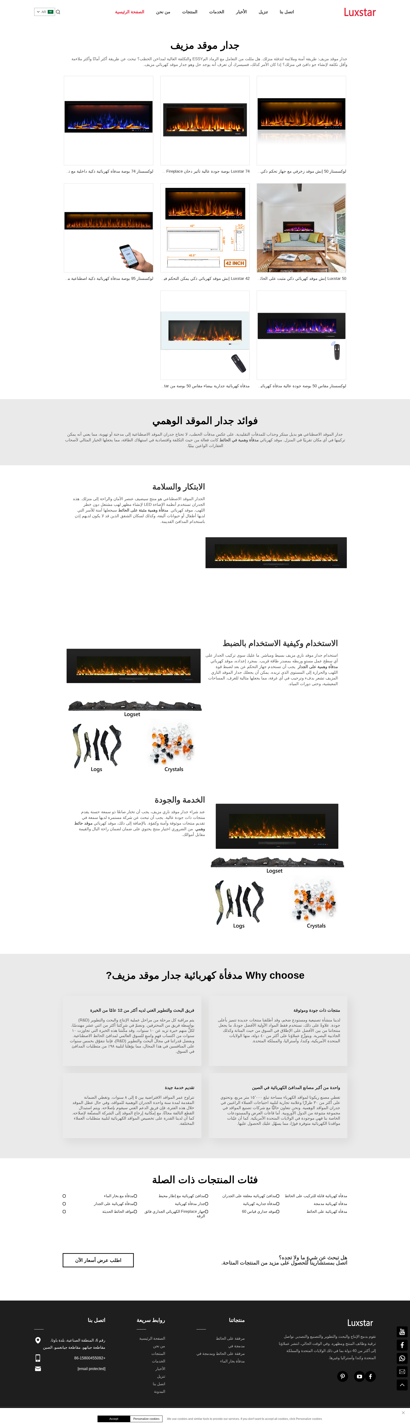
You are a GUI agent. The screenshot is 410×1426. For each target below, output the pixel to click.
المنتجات (189, 11)
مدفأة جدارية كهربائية (259, 1204)
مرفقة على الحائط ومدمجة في (220, 1354)
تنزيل (263, 11)
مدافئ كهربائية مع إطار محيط (181, 1196)
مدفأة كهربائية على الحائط (327, 1211)
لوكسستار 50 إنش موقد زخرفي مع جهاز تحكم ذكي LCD (299, 171)
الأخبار (241, 11)
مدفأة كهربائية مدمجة (330, 1204)
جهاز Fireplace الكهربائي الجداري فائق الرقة (174, 1213)
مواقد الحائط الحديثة (118, 1211)
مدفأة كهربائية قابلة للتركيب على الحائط (316, 1196)
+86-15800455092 (89, 1358)
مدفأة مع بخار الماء (119, 1196)
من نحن (163, 11)
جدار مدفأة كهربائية (190, 1204)
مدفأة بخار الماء (232, 1361)
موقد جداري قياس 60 (259, 1211)
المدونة (159, 1391)
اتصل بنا (287, 11)
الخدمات (216, 11)
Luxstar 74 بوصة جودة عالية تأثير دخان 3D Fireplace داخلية (199, 171)
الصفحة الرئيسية (129, 11)
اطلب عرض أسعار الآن (98, 1260)
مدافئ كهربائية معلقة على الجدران (249, 1196)
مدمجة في (236, 1346)
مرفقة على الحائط (230, 1338)
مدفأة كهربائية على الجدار (114, 1204)
